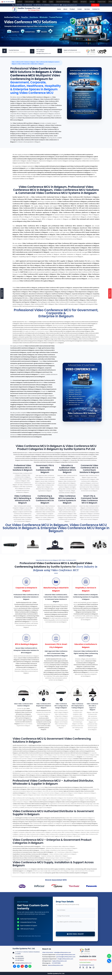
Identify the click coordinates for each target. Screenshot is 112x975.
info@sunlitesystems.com (65, 959)
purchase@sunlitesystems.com (65, 957)
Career (79, 9)
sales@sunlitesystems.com (69, 5)
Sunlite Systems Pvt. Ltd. (24, 948)
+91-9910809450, (28, 5)
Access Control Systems (93, 1)
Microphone (44, 1)
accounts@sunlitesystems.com (65, 954)
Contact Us (95, 9)
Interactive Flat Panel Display (23, 1)
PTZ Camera (72, 1)
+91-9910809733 (55, 5)
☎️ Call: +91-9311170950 (8, 1)
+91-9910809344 (46, 5)
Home (59, 9)
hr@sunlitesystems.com (59, 961)
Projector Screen (62, 1)
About (65, 9)
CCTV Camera (81, 1)
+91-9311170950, (18, 5)
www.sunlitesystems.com (55, 965)
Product (72, 9)
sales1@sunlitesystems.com (43, 53)
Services (87, 9)
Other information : (48, 952)
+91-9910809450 (19, 958)
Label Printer (105, 1)
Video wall (52, 1)
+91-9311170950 (40, 51)
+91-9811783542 (37, 5)
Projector (36, 1)
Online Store (95, 5)
